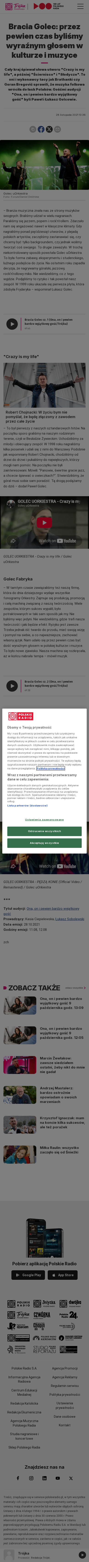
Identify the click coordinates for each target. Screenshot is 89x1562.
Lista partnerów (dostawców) (27, 805)
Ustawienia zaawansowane (44, 819)
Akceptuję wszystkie (44, 843)
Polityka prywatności (51, 768)
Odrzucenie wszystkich (44, 831)
